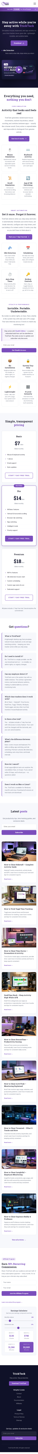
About (19, 1397)
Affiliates (19, 1403)
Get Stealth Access (19, 350)
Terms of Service (19, 1417)
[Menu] (34, 4)
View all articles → (19, 1240)
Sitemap (19, 1420)
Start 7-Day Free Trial (19, 475)
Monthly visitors (19, 1317)
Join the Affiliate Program (19, 1293)
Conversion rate (19, 1324)
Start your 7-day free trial (18, 237)
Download (17, 43)
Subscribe (19, 832)
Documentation (19, 1400)
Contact (19, 1393)
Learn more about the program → (12, 1302)
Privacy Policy (19, 1414)
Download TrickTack (19, 1383)
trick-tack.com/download (13, 792)
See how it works (17, 139)
